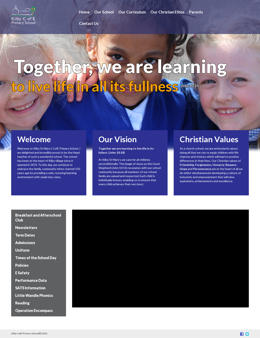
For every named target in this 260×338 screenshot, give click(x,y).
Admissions (25, 242)
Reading (22, 303)
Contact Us (89, 23)
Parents (196, 12)
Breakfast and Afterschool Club (38, 217)
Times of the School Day (35, 257)
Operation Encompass (34, 310)
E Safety (22, 273)
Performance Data (31, 280)
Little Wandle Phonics (34, 295)
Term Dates (25, 235)
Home (84, 12)
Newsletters (26, 227)
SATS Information (30, 288)
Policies (22, 265)
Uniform (22, 250)
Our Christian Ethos (167, 12)
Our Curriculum (132, 12)
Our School (104, 12)
